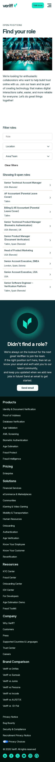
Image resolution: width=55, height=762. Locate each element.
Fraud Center (9, 577)
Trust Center (9, 647)
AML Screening (11, 434)
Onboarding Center (12, 583)
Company (9, 616)
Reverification (10, 556)
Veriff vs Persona (11, 687)
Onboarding (9, 525)
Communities (9, 500)
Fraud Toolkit (9, 608)
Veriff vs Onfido (11, 668)
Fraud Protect (10, 452)
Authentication (10, 532)
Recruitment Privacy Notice (17, 735)
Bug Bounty (9, 723)
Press (6, 635)
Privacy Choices (16, 741)
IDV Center (8, 589)
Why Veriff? (9, 623)
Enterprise (8, 473)
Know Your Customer (14, 550)
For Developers (10, 596)
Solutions (9, 481)
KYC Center (9, 571)
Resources (10, 564)
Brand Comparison (16, 661)
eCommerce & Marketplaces (17, 494)
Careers (7, 654)
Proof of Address (12, 415)
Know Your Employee (14, 544)
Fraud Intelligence (12, 458)
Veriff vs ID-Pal (11, 705)
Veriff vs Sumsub (11, 674)
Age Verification (11, 538)
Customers (8, 629)
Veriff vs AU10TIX (12, 699)
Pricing (8, 466)
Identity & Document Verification (19, 409)
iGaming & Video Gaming (15, 506)
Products (9, 402)
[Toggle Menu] (49, 5)
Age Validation (10, 427)
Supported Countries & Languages (20, 641)
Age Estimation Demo (14, 602)
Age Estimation (10, 446)
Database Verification (14, 421)
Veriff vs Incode (11, 693)
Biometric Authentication (15, 440)
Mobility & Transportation (15, 512)
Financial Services (12, 488)
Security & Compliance (14, 729)
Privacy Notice (10, 716)
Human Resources (12, 519)
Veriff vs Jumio (10, 681)
